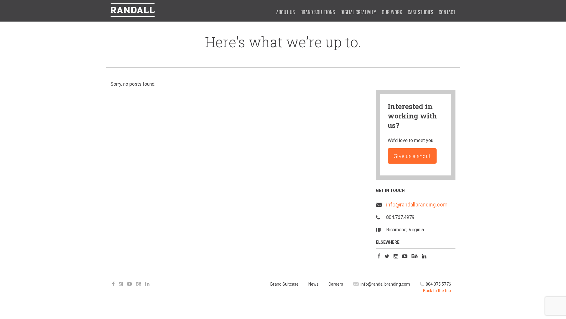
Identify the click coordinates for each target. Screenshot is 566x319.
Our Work (392, 12)
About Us (285, 12)
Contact (447, 12)
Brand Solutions (317, 12)
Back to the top (437, 290)
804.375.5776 (438, 284)
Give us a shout (412, 156)
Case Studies (420, 12)
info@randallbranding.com (416, 204)
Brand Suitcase (284, 284)
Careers (335, 284)
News (313, 284)
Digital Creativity (358, 12)
